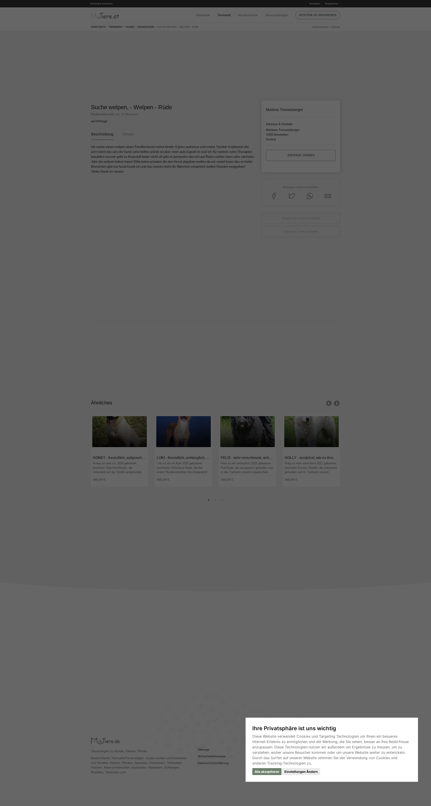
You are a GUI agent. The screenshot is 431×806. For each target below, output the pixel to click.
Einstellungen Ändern (301, 771)
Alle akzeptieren (267, 771)
